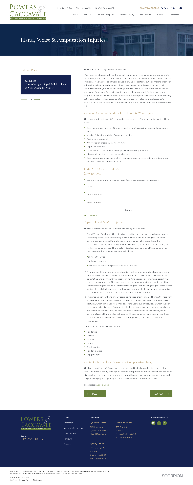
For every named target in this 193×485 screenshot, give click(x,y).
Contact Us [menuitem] (173, 15)
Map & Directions (98, 434)
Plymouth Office (84, 8)
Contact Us (69, 444)
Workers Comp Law (73, 428)
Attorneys (68, 423)
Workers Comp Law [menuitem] (105, 15)
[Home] (28, 12)
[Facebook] (159, 423)
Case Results (70, 433)
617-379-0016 (172, 8)
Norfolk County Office (105, 8)
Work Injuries (102, 385)
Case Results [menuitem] (145, 15)
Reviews (68, 439)
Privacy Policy (90, 215)
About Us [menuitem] (86, 15)
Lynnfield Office (65, 8)
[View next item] (37, 99)
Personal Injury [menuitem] (127, 15)
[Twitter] (165, 423)
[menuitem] (13, 480)
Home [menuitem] (75, 15)
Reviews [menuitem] (160, 15)
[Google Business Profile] (153, 423)
